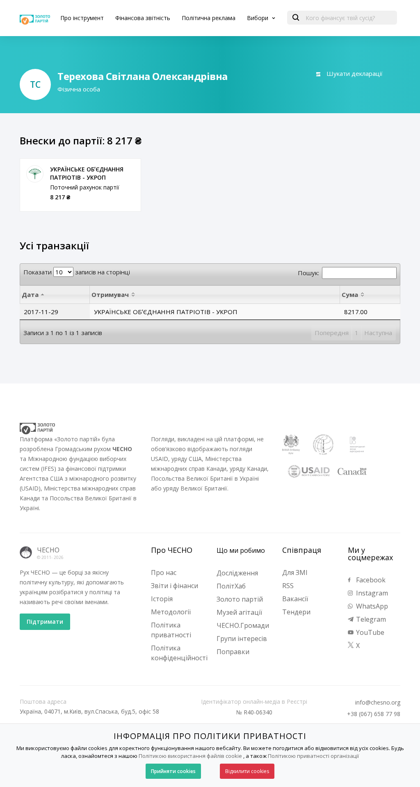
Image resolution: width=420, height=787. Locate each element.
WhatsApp (371, 606)
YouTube (369, 632)
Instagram (371, 593)
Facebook (370, 579)
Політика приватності (171, 629)
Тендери (296, 611)
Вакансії (295, 598)
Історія (162, 598)
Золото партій (240, 599)
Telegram (370, 619)
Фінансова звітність (142, 18)
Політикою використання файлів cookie (190, 756)
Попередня (332, 332)
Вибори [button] (258, 18)
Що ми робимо (241, 550)
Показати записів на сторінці (76, 272)
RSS (288, 585)
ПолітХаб (231, 586)
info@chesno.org (377, 702)
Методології (171, 611)
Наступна (378, 332)
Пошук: (308, 273)
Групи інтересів (242, 638)
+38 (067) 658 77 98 (373, 714)
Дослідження (237, 572)
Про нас (163, 572)
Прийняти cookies (173, 771)
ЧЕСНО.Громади (243, 625)
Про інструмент (82, 18)
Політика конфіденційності (179, 652)
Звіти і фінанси (174, 585)
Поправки (233, 651)
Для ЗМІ (295, 572)
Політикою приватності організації (313, 756)
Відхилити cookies (247, 771)
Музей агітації (239, 612)
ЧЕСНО (48, 549)
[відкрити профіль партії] (35, 174)
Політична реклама (208, 18)
